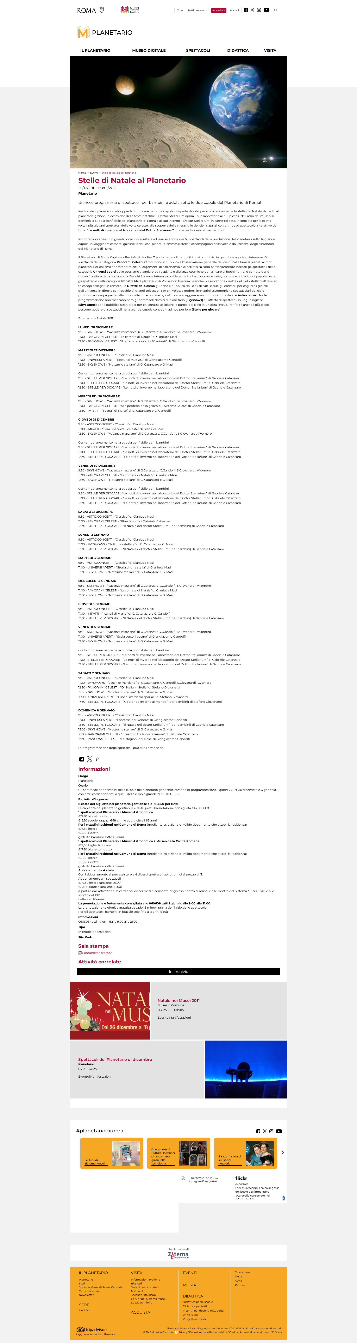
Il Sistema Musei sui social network (229, 1160)
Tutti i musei (196, 10)
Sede (84, 1305)
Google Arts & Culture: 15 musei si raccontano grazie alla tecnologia (163, 1156)
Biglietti (136, 1283)
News (238, 1276)
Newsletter (86, 1294)
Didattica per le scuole (198, 1301)
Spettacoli (198, 50)
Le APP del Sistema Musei (94, 1161)
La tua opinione (141, 1302)
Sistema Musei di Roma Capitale (101, 1287)
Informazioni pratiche (145, 1279)
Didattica (238, 50)
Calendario (242, 1272)
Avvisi (239, 1280)
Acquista (219, 10)
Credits (233, 1332)
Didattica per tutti (195, 1306)
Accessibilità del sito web (255, 1332)
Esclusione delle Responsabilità (208, 1332)
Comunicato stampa (97, 953)
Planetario (112, 32)
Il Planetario (95, 50)
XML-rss (277, 1332)
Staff (82, 1283)
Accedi (234, 10)
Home (82, 172)
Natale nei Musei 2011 (179, 1000)
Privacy (182, 1332)
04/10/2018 (257, 1192)
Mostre (191, 1285)
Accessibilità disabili (144, 1294)
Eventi (94, 172)
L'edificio (85, 1310)
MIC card (137, 1291)
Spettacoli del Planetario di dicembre (115, 1059)
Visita (270, 50)
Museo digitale (149, 50)
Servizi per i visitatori (145, 1287)
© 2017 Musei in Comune (158, 1332)
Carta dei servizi (89, 1291)
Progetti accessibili (195, 1319)
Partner (240, 1285)
